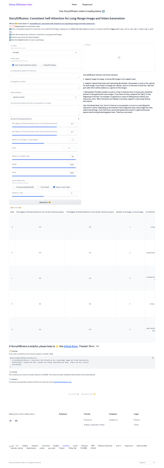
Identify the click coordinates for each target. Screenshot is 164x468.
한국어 (118, 446)
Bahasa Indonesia (105, 446)
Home (74, 4)
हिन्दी (92, 446)
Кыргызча (129, 446)
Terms (136, 425)
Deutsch (35, 446)
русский (51, 448)
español (66, 446)
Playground (87, 4)
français (84, 446)
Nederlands (31, 448)
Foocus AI (88, 420)
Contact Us (113, 420)
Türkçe (61, 448)
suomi (75, 446)
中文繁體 (83, 448)
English (56, 446)
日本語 (93, 448)
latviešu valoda (17, 448)
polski (42, 448)
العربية (11, 446)
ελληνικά (46, 446)
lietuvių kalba (142, 446)
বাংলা (17, 446)
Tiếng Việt (72, 448)
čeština (25, 446)
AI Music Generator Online (94, 425)
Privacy (137, 420)
